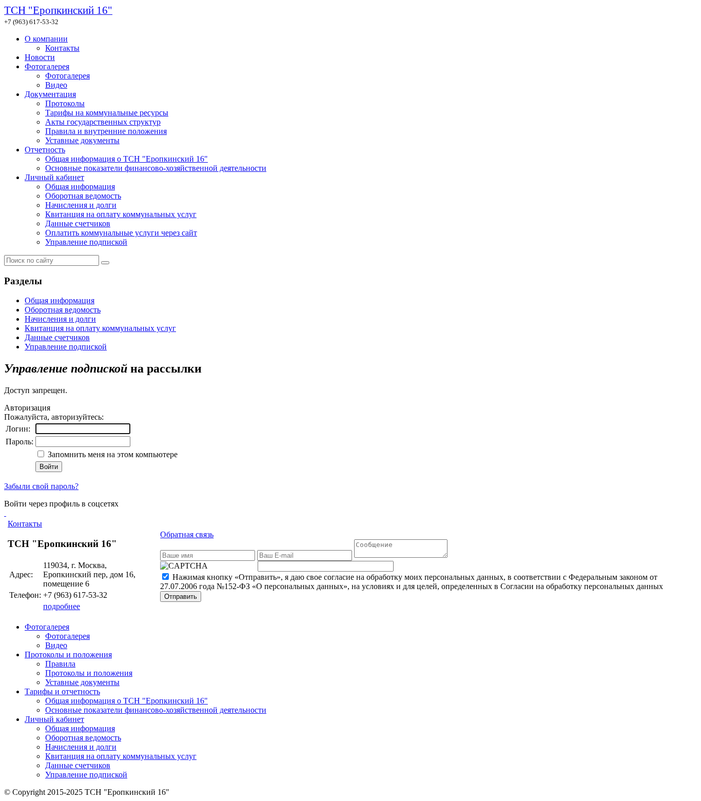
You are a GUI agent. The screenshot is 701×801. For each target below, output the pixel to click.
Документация (50, 94)
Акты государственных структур (103, 122)
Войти (49, 467)
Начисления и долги (80, 205)
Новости (40, 57)
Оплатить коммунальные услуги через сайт (121, 232)
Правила (60, 663)
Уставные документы (82, 140)
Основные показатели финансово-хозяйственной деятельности (155, 168)
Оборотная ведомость (83, 195)
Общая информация (80, 186)
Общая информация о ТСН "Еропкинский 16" (126, 158)
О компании (46, 38)
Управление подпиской (86, 242)
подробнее (61, 606)
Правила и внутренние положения (106, 131)
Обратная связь (186, 534)
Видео (56, 85)
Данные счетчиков (77, 223)
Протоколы (65, 103)
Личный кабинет (54, 177)
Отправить (180, 596)
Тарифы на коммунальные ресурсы (106, 112)
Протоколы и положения (68, 654)
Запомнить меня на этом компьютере (112, 454)
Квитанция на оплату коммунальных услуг (121, 214)
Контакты (62, 48)
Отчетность (45, 149)
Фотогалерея (47, 66)
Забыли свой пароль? (41, 486)
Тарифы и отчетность (62, 691)
